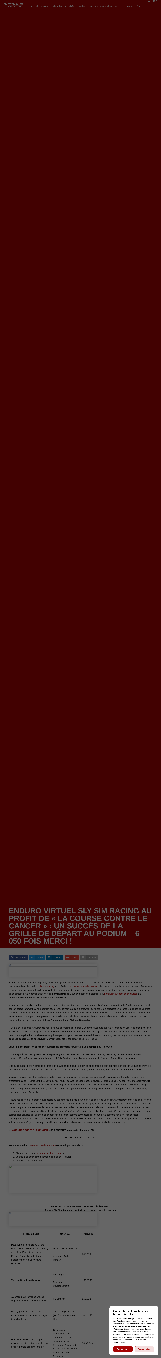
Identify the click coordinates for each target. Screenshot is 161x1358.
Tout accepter (123, 1349)
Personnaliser (144, 1349)
